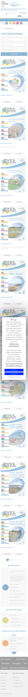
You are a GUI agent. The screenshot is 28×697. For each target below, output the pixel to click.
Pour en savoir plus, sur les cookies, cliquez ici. (14, 364)
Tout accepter (14, 370)
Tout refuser (14, 374)
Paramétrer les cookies (14, 377)
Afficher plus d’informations (14, 345)
